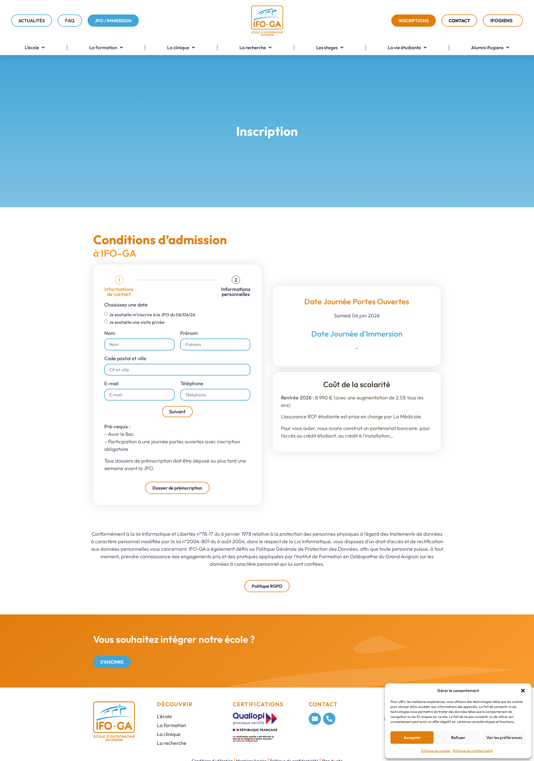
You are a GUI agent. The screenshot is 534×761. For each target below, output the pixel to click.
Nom (109, 333)
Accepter (412, 737)
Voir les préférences (504, 737)
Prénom (189, 333)
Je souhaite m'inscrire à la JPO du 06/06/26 (152, 314)
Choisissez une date (126, 305)
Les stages (327, 47)
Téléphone (191, 384)
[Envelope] (315, 719)
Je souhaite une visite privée (137, 322)
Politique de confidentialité (473, 751)
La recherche (252, 47)
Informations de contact (119, 292)
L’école (32, 47)
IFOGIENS (501, 20)
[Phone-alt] (329, 719)
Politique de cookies (435, 751)
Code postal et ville (125, 359)
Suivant (177, 411)
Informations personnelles (235, 292)
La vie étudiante (404, 47)
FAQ (70, 20)
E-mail (111, 384)
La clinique (178, 47)
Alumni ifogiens (487, 47)
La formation (103, 47)
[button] (523, 690)
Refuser (458, 737)
